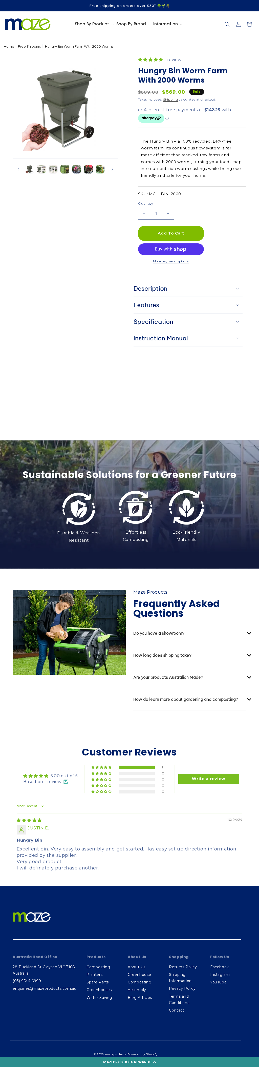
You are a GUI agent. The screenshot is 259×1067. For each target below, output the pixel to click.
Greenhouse (139, 974)
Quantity (145, 203)
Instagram (220, 974)
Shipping (170, 99)
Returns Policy (183, 967)
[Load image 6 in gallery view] (88, 169)
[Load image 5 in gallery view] (76, 169)
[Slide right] (112, 169)
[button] (129, 1062)
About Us (136, 967)
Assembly (137, 989)
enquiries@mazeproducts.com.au (44, 988)
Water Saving (99, 997)
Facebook (219, 967)
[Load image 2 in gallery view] (41, 169)
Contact (176, 1010)
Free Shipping (29, 46)
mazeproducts (115, 1054)
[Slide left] (18, 169)
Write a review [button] (208, 778)
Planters (94, 974)
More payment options (171, 261)
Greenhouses (99, 989)
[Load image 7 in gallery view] (100, 169)
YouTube (218, 982)
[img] (29, 820)
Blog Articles (140, 997)
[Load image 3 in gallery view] (53, 169)
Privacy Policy (182, 988)
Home (9, 46)
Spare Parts (98, 982)
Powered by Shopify (142, 1054)
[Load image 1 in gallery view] (29, 169)
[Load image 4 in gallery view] (64, 169)
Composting (98, 967)
